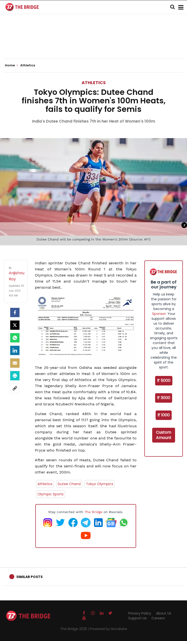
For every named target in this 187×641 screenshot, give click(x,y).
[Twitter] (15, 325)
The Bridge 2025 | (75, 628)
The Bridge (93, 512)
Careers (158, 618)
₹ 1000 (164, 415)
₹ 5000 (163, 380)
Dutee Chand (69, 483)
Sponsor (159, 313)
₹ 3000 (163, 398)
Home (10, 65)
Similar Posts (29, 576)
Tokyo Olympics (99, 483)
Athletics (94, 83)
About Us (163, 613)
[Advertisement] (93, 44)
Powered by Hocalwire (108, 628)
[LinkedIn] (15, 350)
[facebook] (15, 312)
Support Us (137, 618)
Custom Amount (163, 435)
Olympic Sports (50, 494)
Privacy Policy (139, 613)
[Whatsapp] (15, 338)
